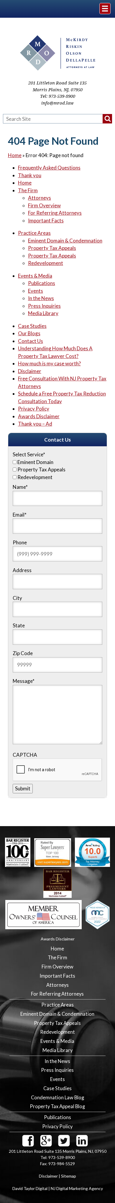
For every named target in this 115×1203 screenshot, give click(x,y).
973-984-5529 (61, 1163)
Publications (41, 283)
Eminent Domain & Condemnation (65, 240)
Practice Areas (34, 233)
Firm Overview (44, 205)
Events (35, 291)
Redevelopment (45, 263)
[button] (107, 118)
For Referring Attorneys (55, 213)
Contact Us (30, 341)
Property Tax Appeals (52, 248)
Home (15, 155)
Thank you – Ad (35, 424)
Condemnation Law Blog (57, 1098)
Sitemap (68, 1175)
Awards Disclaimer (39, 416)
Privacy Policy (33, 409)
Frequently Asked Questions (49, 168)
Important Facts (46, 220)
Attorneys (39, 198)
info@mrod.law (57, 103)
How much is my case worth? (49, 363)
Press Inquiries (44, 306)
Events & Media (35, 276)
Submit (22, 788)
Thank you (29, 175)
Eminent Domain (35, 462)
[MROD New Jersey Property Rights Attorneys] (57, 69)
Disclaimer (29, 371)
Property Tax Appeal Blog (57, 1106)
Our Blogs (29, 333)
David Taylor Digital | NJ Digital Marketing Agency (57, 1188)
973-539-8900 (62, 96)
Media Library (43, 313)
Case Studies (32, 326)
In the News (41, 298)
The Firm (28, 190)
